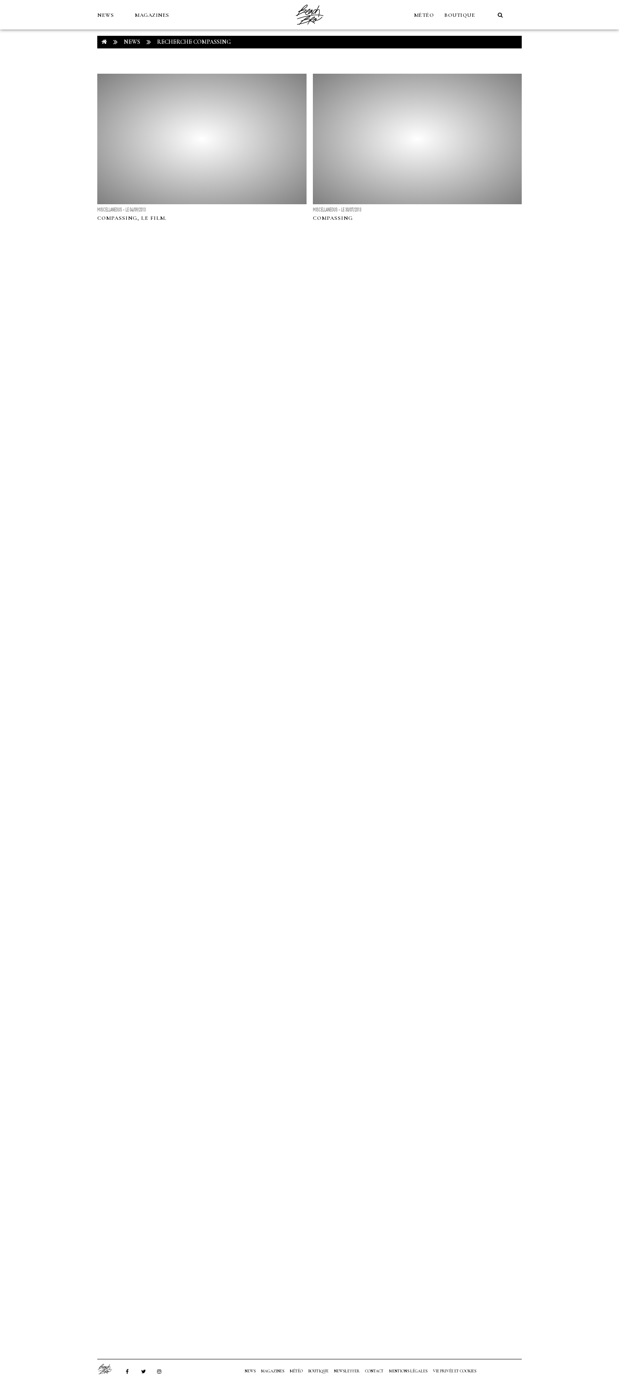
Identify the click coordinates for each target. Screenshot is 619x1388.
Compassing (333, 218)
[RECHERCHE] (500, 15)
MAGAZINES (152, 15)
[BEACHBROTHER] (109, 1369)
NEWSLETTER (347, 1371)
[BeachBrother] (309, 27)
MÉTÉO (424, 15)
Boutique (459, 15)
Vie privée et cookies (454, 1371)
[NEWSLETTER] (101, 44)
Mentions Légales (408, 1371)
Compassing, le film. (132, 218)
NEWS (105, 15)
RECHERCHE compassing (194, 41)
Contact (374, 1371)
